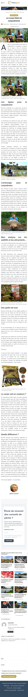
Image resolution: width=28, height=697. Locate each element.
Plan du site (9, 688)
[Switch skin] (23, 3)
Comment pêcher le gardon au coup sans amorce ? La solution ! (20, 566)
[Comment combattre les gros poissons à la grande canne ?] (21, 589)
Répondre (10, 631)
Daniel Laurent (6, 24)
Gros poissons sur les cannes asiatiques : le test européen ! (6, 566)
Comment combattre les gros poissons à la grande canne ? (20, 596)
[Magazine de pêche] (14, 2)
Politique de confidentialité (10, 690)
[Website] (14, 496)
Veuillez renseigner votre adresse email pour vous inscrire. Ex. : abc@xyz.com (13, 536)
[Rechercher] (26, 3)
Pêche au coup (20, 12)
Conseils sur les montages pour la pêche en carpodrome (7, 611)
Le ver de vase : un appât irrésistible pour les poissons (7, 581)
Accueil (7, 12)
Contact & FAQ (20, 690)
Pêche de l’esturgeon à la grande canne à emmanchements (21, 581)
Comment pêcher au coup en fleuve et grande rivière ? (7, 596)
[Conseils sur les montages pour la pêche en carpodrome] (7, 604)
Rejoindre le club (8, 529)
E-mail (3, 664)
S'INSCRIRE (9, 540)
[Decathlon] (14, 8)
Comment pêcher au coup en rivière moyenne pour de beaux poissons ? (21, 611)
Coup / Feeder (13, 12)
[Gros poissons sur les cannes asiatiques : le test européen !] (7, 559)
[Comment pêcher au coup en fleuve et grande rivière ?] (7, 589)
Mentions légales (17, 688)
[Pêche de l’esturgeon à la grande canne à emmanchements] (21, 574)
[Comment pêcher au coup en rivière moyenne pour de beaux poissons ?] (21, 604)
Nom (2, 658)
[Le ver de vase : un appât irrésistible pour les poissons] (7, 574)
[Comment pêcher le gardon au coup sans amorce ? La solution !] (21, 559)
